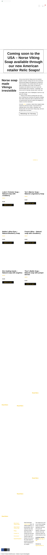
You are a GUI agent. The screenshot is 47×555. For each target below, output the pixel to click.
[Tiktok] (8, 549)
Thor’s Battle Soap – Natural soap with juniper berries (34, 272)
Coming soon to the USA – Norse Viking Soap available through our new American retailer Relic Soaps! (23, 62)
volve (24, 104)
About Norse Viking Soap (16, 527)
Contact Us (16, 533)
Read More (5, 405)
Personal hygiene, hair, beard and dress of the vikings (37, 375)
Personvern (16, 536)
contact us (35, 160)
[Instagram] (5, 549)
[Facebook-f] (2, 549)
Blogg (15, 530)
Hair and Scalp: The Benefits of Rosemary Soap (8, 498)
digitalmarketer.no (40, 545)
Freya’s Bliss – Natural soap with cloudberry (33, 232)
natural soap (27, 524)
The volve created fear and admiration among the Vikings (23, 387)
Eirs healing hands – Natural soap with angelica (12, 272)
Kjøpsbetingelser (17, 538)
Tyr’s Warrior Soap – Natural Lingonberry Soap (34, 193)
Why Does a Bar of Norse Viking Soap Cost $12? (8, 389)
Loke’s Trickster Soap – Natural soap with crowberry (11, 193)
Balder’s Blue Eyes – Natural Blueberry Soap (11, 232)
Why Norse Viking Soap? (17, 524)
